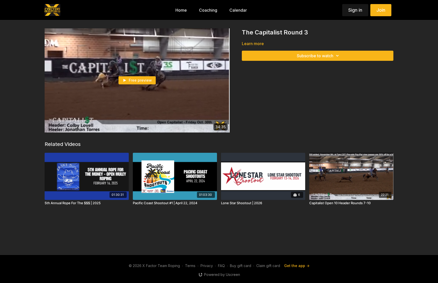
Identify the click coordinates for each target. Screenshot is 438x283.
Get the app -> (296, 265)
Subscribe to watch (315, 55)
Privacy (206, 265)
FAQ (221, 265)
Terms (190, 265)
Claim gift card (268, 265)
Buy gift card (240, 265)
